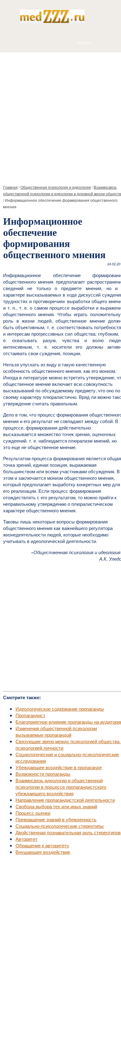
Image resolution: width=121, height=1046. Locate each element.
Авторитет (27, 839)
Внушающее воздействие (43, 852)
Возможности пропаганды (43, 773)
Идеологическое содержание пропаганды (60, 708)
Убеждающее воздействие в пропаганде (59, 767)
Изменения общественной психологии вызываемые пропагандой (56, 731)
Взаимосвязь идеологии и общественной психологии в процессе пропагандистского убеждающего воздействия (61, 787)
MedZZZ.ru (37, 1025)
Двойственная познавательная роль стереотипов (68, 832)
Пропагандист (30, 715)
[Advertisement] (60, 115)
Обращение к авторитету (42, 845)
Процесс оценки (33, 813)
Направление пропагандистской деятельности (65, 800)
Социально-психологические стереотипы (60, 826)
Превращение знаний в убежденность (56, 819)
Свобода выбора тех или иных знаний (56, 806)
